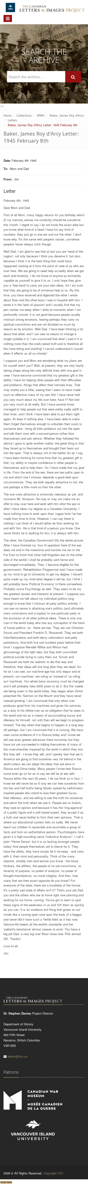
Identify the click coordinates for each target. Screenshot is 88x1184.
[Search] (73, 77)
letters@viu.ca (17, 1056)
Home (7, 115)
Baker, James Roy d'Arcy (67, 115)
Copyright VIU (53, 1173)
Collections (24, 115)
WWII (40, 115)
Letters (12, 120)
